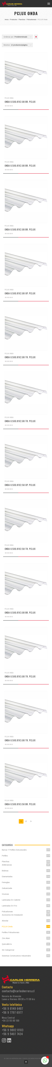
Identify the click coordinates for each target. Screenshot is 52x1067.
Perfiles (5, 856)
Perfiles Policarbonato (10, 932)
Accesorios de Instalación (12, 915)
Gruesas (5, 894)
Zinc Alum (6, 938)
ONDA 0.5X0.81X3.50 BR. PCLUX (20, 804)
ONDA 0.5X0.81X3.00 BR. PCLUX (20, 612)
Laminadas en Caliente (11, 900)
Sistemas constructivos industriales (16, 956)
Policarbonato (7, 912)
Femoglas (6, 882)
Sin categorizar (8, 950)
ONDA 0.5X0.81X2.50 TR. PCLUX (20, 548)
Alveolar (5, 921)
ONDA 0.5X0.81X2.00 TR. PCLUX (20, 357)
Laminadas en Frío (9, 906)
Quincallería (7, 944)
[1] (45, 1062)
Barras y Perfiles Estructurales (14, 850)
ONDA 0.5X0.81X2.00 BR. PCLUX (20, 101)
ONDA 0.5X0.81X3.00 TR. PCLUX (20, 676)
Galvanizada (7, 888)
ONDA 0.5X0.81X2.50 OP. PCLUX (20, 485)
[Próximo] (31, 821)
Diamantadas (7, 877)
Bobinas (5, 871)
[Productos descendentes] (36, 37)
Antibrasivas (7, 865)
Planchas (5, 862)
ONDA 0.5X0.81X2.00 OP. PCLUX (20, 293)
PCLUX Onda (9, 98)
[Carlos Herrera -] (12, 3)
